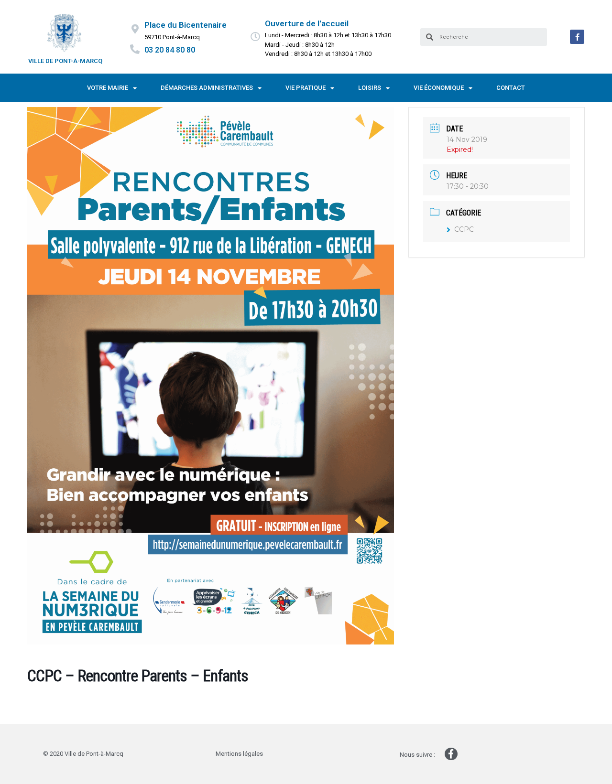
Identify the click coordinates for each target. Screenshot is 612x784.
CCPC (464, 229)
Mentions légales (239, 753)
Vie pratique (305, 87)
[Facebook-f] (577, 37)
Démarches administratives (207, 87)
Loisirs (369, 87)
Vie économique (439, 87)
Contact (510, 87)
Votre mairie (107, 87)
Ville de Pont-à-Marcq (65, 60)
